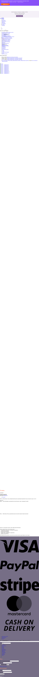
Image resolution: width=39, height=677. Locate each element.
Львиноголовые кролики (6, 41)
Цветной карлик (4, 53)
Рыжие (3, 647)
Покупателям (4, 637)
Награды (3, 654)
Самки (3, 50)
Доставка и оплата (5, 636)
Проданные (2, 18)
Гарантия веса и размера (6, 33)
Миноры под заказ (5, 45)
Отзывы (3, 653)
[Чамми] (4, 29)
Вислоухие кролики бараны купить (7, 32)
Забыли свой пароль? (3, 666)
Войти (8, 664)
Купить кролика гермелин (6, 39)
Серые (3, 19)
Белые (3, 17)
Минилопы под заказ (5, 43)
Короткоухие (4, 35)
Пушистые (3, 48)
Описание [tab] (3, 497)
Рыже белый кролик (5, 49)
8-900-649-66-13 (5, 4)
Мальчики (3, 651)
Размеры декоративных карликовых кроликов (14, 58)
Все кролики (4, 645)
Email (1, 670)
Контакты (3, 638)
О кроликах (4, 652)
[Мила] (4, 24)
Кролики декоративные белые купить (8, 36)
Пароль (1, 662)
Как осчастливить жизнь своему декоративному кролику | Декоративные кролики (15, 60)
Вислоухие (3, 649)
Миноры (3, 44)
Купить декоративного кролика (7, 38)
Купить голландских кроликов (7, 37)
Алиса (3, 59)
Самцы (3, 51)
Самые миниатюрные (5, 52)
